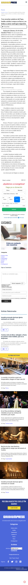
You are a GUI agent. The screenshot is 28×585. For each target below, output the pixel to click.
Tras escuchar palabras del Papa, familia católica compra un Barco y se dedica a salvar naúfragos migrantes (13, 21)
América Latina (4, 255)
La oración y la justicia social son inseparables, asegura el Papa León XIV (13, 378)
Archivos (8, 548)
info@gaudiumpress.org (14, 554)
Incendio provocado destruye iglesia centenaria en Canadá (12, 318)
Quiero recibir (14, 508)
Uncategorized (4, 264)
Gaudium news (4, 12)
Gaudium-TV (4, 260)
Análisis (3, 257)
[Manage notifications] (24, 582)
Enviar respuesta (16, 283)
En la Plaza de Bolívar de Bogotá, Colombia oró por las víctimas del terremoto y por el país (11, 413)
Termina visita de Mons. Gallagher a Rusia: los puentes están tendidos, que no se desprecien (14, 337)
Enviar (6, 301)
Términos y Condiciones (21, 569)
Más (4, 330)
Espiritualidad (4, 258)
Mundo (3, 10)
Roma (2, 262)
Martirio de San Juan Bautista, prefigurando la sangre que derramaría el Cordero (13, 448)
